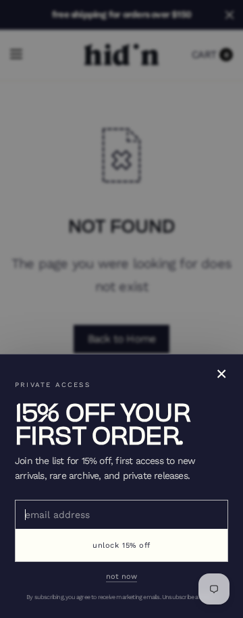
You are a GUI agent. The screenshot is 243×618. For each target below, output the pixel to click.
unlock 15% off (121, 545)
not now (121, 576)
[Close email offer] (121, 309)
